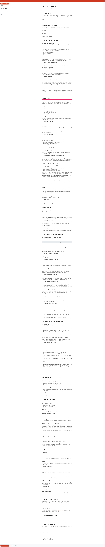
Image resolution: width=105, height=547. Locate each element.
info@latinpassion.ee (45, 313)
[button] (103, 1)
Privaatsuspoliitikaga (60, 510)
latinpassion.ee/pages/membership (63, 147)
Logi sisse (4, 545)
